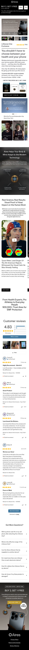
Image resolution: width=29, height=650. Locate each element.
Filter (15, 352)
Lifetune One (11, 472)
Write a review (14, 336)
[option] (6, 88)
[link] (21, 45)
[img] (11, 359)
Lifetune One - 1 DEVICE (14, 373)
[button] (14, 95)
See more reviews (14, 510)
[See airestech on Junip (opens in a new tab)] (17, 514)
